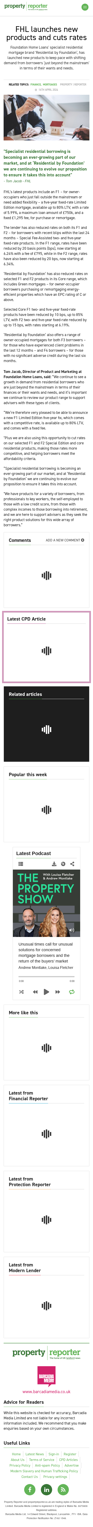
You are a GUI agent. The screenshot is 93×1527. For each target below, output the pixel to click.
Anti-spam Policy (47, 1465)
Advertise (72, 1465)
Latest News (35, 1454)
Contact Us (29, 1476)
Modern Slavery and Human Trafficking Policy (44, 1471)
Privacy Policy (19, 1465)
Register (70, 1454)
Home (16, 1454)
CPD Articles (68, 1459)
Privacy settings (55, 1476)
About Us (17, 1459)
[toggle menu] (84, 7)
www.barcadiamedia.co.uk (46, 1391)
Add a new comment (63, 540)
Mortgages (50, 84)
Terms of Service (41, 1459)
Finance (35, 84)
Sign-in (54, 1454)
